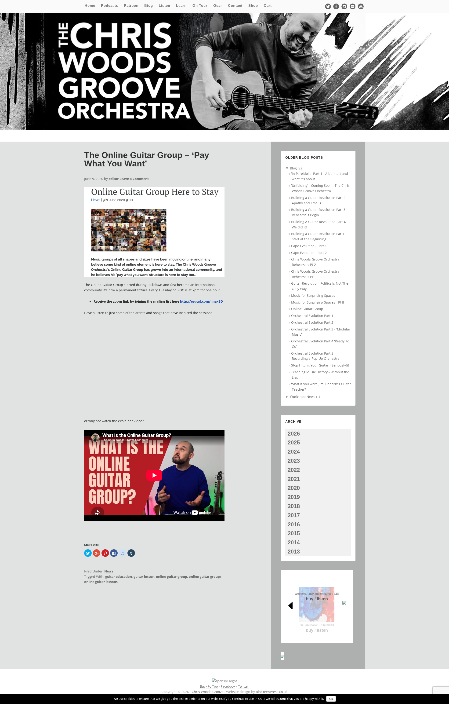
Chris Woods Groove (207, 691)
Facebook (228, 686)
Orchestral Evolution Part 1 (312, 315)
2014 (294, 542)
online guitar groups (205, 576)
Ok (331, 698)
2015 (294, 533)
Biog (148, 5)
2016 (294, 524)
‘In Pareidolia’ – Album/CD (317, 625)
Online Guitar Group (307, 309)
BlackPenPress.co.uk (271, 691)
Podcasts (109, 5)
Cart (268, 5)
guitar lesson (144, 576)
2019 (294, 497)
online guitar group (171, 576)
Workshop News (302, 396)
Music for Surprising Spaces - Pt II (317, 302)
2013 (294, 551)
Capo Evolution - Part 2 (309, 252)
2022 (294, 470)
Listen (164, 5)
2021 (294, 479)
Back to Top (209, 686)
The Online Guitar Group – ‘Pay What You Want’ (146, 159)
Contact (235, 5)
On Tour (199, 5)
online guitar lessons (101, 581)
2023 (294, 461)
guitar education (118, 576)
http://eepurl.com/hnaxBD (201, 301)
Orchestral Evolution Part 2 (312, 322)
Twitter (243, 686)
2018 (294, 506)
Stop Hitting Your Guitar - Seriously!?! (320, 365)
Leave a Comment (134, 178)
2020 (294, 488)
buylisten (317, 630)
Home (90, 5)
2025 (294, 442)
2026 (294, 433)
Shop (253, 5)
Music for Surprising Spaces (313, 295)
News (108, 571)
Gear (217, 5)
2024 (294, 451)
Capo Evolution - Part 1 (309, 246)
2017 (294, 515)
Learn (181, 5)
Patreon (131, 5)
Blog (293, 168)
